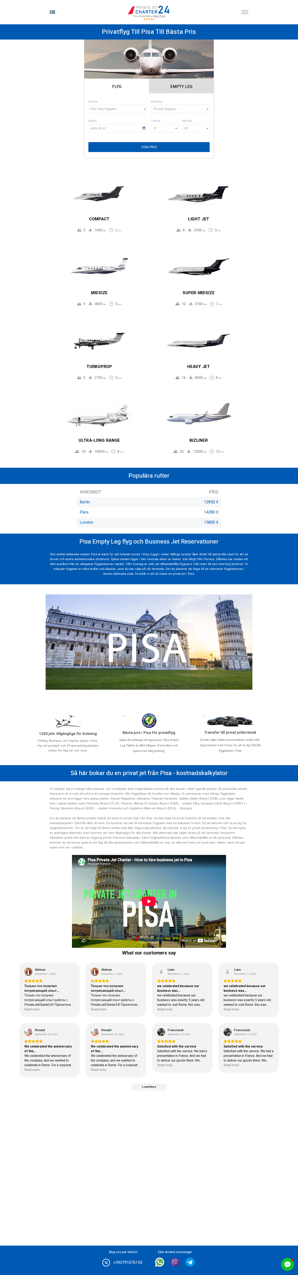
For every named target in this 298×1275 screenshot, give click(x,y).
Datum (92, 121)
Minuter (187, 121)
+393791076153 (127, 1262)
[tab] (116, 86)
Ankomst (157, 102)
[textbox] (118, 109)
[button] (287, 1264)
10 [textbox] (154, 128)
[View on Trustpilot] (28, 972)
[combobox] (117, 109)
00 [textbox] (186, 128)
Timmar (156, 121)
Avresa (92, 102)
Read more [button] (32, 1009)
